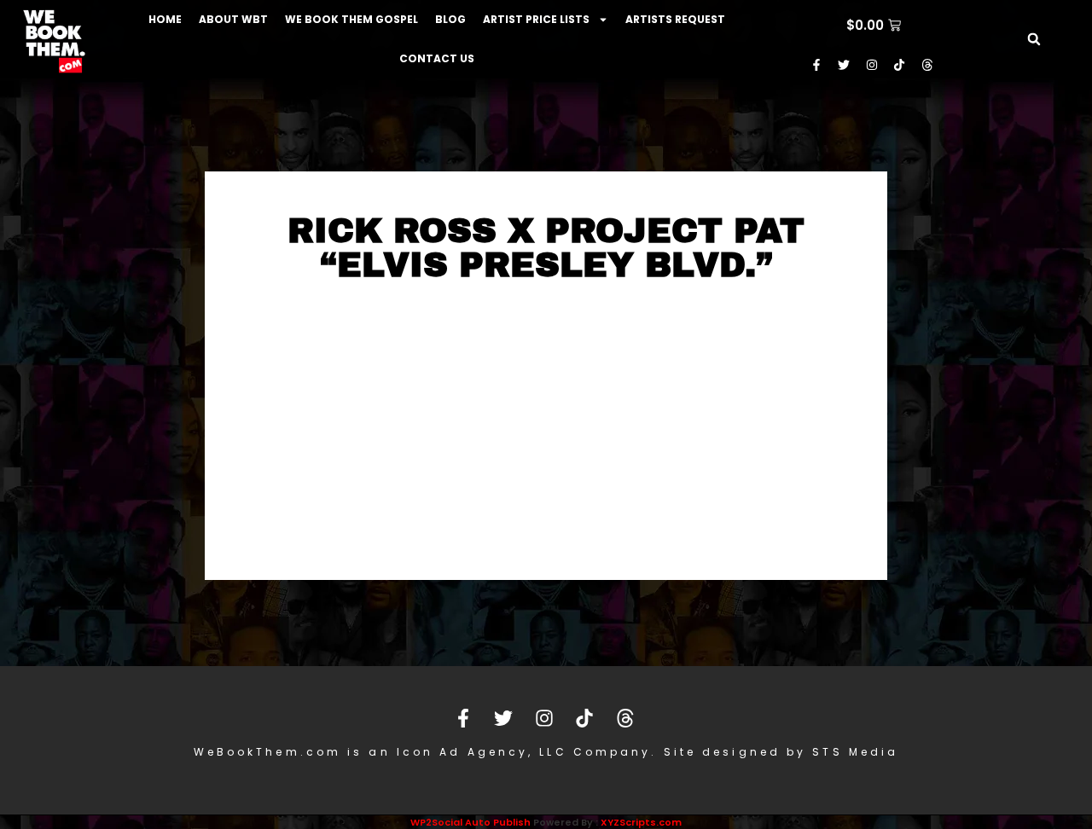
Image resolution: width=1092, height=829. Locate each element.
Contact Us (436, 58)
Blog (450, 19)
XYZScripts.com (641, 822)
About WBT (233, 19)
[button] (1034, 39)
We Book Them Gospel (351, 19)
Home (165, 19)
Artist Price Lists (536, 19)
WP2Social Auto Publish (470, 822)
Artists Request (675, 19)
